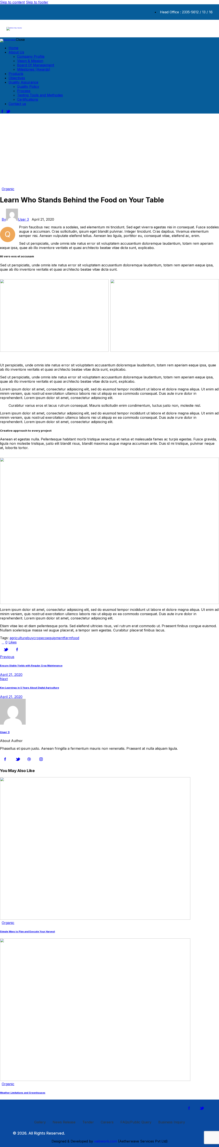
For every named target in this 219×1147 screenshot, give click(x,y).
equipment (55, 638)
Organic (8, 189)
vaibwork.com (105, 1141)
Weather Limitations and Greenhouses (22, 1092)
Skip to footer (37, 2)
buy (30, 638)
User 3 (5, 732)
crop (37, 638)
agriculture (18, 638)
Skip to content (12, 2)
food (75, 638)
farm (68, 638)
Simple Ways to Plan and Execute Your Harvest (27, 931)
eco (44, 638)
